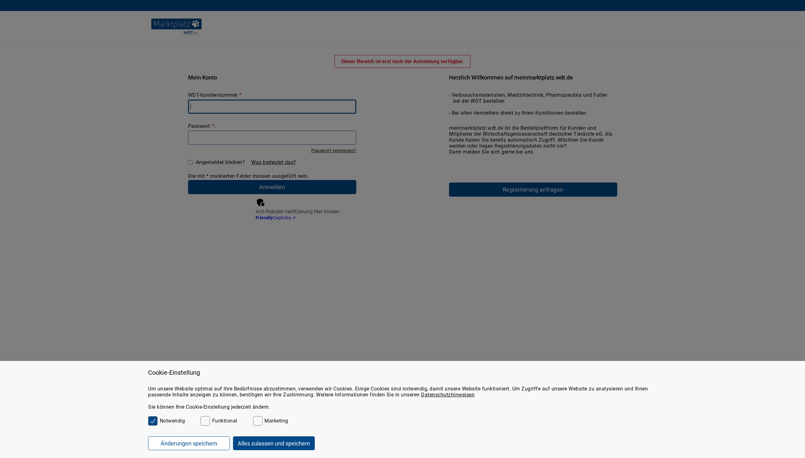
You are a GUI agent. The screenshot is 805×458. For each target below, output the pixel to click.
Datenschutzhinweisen (448, 395)
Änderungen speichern (189, 443)
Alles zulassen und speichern (274, 443)
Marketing (276, 421)
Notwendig (172, 421)
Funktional (224, 421)
